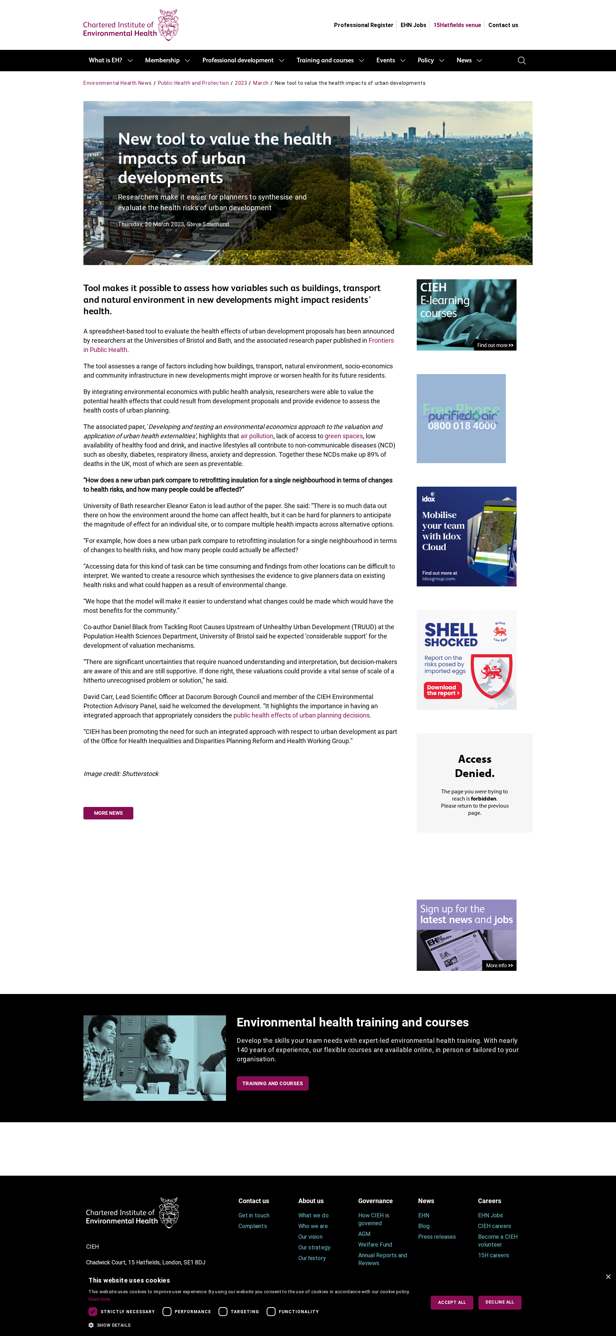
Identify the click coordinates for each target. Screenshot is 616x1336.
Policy (426, 60)
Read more (99, 1299)
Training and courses (325, 60)
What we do (313, 1215)
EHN (423, 1215)
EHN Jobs (413, 25)
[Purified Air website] (461, 418)
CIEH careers (494, 1226)
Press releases (437, 1236)
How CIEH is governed (373, 1219)
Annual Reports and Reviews (382, 1259)
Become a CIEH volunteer (498, 1240)
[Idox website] (467, 536)
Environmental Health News (117, 83)
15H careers (493, 1255)
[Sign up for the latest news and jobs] (467, 934)
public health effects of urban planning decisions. (302, 715)
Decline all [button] (500, 1302)
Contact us (503, 25)
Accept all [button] (452, 1302)
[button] (251, 1325)
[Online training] (467, 314)
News (464, 60)
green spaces (344, 436)
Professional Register (364, 25)
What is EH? (105, 60)
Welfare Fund (375, 1244)
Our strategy (314, 1247)
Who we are (313, 1226)
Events (385, 60)
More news (108, 813)
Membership (162, 60)
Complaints (252, 1226)
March (261, 83)
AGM (364, 1234)
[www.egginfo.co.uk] (467, 659)
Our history (312, 1258)
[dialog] (308, 1302)
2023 (241, 83)
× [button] (608, 1277)
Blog (424, 1226)
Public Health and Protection (193, 83)
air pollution (257, 436)
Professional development (238, 60)
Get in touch (254, 1215)
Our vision (310, 1236)
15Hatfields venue (457, 25)
